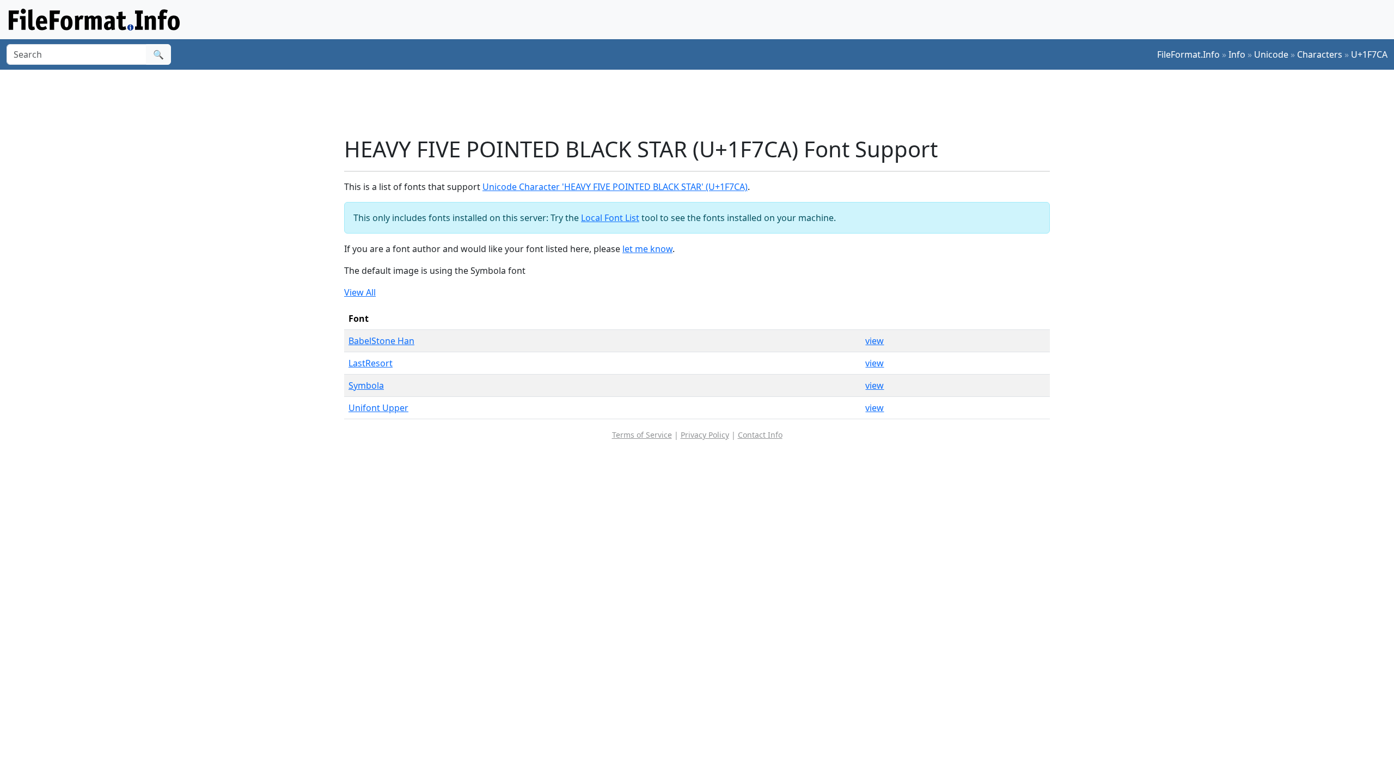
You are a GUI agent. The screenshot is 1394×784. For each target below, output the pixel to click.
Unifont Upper (378, 408)
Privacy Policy (705, 435)
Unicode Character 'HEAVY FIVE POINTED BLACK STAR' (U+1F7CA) (615, 187)
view (874, 341)
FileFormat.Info (1188, 54)
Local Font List (610, 218)
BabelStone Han (381, 341)
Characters (1319, 54)
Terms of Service (642, 435)
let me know (647, 249)
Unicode (1271, 54)
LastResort (370, 363)
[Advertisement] (703, 102)
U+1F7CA (1369, 54)
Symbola (366, 385)
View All (360, 292)
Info (1236, 54)
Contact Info (760, 435)
